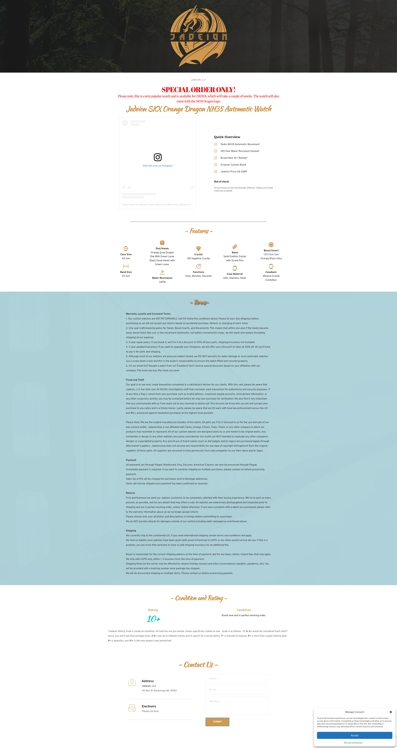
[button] (390, 712)
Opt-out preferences (353, 742)
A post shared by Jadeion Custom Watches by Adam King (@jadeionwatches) (160, 204)
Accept (355, 735)
